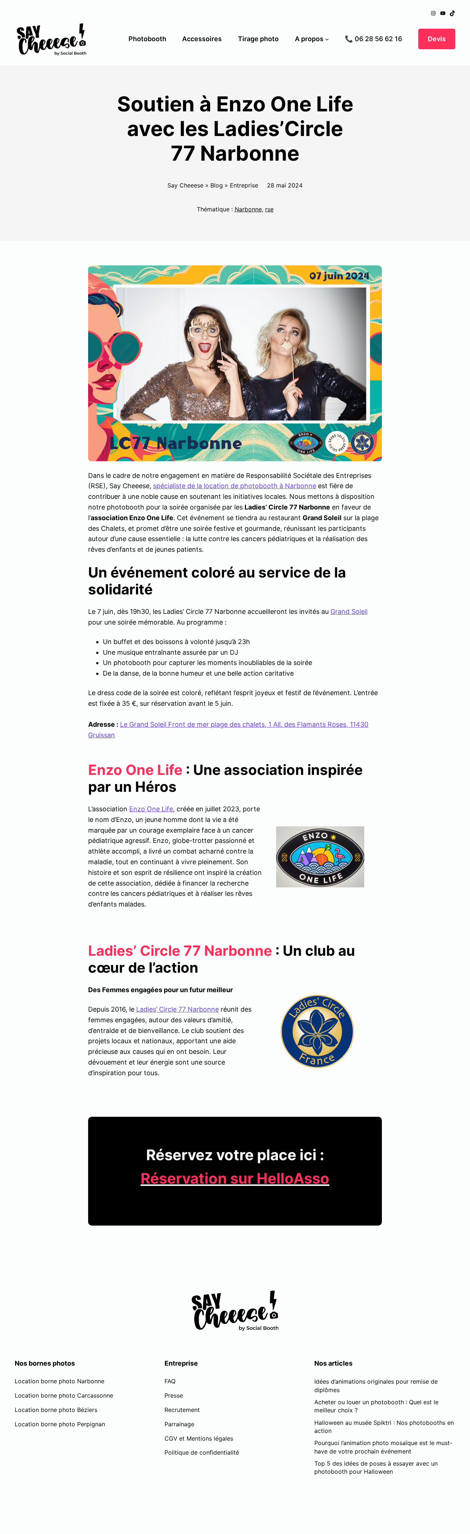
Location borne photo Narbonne (59, 1381)
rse (269, 209)
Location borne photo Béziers (56, 1409)
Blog (216, 185)
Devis (437, 39)
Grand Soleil (349, 611)
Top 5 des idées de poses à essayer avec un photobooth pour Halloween (376, 1467)
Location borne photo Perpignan (60, 1424)
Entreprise (244, 185)
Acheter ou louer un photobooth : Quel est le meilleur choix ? (376, 1406)
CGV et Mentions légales (198, 1438)
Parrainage (179, 1424)
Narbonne (248, 209)
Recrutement (182, 1409)
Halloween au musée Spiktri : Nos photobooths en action (384, 1426)
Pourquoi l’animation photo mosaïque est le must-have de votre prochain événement (383, 1447)
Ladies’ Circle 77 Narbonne (177, 1009)
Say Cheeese (185, 185)
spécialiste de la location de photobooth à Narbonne (234, 486)
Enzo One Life (151, 809)
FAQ (170, 1381)
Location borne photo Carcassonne (64, 1395)
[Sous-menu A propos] (327, 39)
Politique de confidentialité (201, 1452)
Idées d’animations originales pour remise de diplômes (376, 1385)
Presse (173, 1395)
